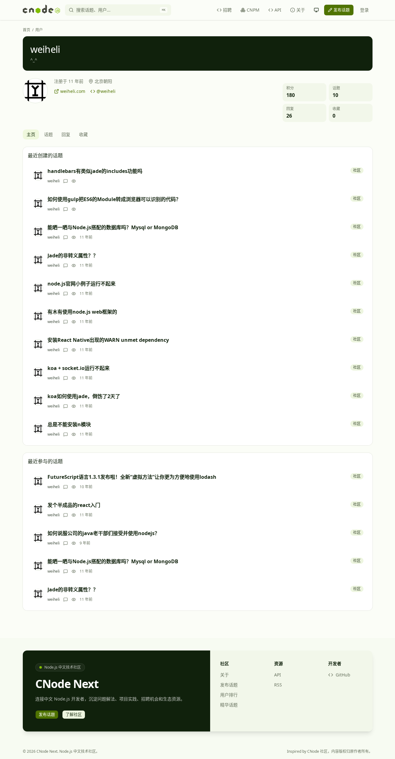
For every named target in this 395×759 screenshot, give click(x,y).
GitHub (343, 675)
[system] (316, 10)
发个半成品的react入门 (73, 505)
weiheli (53, 181)
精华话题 (229, 705)
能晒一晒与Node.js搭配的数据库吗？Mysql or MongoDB (112, 227)
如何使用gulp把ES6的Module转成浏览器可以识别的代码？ (114, 199)
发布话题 (229, 685)
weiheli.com (72, 91)
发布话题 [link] (341, 10)
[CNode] (41, 10)
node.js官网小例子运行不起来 (81, 283)
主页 (31, 134)
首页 (26, 30)
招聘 (227, 10)
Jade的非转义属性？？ (72, 255)
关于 (300, 10)
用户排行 (229, 695)
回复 (66, 134)
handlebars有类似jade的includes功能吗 (94, 171)
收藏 (83, 134)
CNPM (253, 10)
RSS (278, 685)
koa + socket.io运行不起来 (78, 368)
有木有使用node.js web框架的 (82, 311)
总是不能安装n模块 (69, 424)
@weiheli (106, 91)
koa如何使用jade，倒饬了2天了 (83, 396)
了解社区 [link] (74, 714)
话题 (48, 134)
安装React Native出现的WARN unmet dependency (108, 339)
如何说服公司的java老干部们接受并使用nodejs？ (103, 533)
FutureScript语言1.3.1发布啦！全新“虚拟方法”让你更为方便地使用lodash (131, 476)
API (277, 10)
